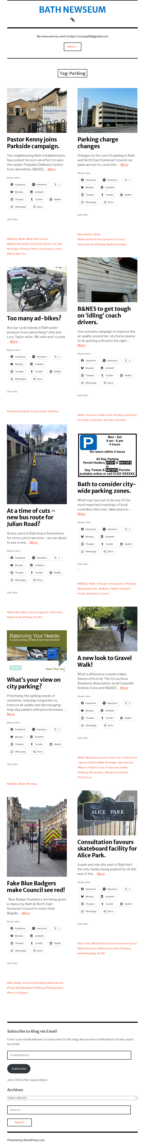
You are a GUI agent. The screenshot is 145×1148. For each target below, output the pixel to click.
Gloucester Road (109, 948)
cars (119, 757)
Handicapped (25, 987)
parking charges (117, 244)
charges (103, 583)
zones (105, 593)
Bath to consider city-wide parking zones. (106, 487)
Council (28, 982)
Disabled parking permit (49, 982)
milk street (106, 414)
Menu (71, 46)
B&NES (12, 238)
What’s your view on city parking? (34, 683)
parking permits (88, 588)
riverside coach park (91, 419)
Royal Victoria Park (117, 772)
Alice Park (85, 943)
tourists (121, 419)
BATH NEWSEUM (72, 10)
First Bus (57, 612)
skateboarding (87, 953)
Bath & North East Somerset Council (115, 943)
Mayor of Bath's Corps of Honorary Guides (103, 767)
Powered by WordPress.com (26, 1140)
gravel (83, 762)
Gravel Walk (97, 762)
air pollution (85, 234)
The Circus (85, 777)
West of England (18, 992)
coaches (92, 414)
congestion (42, 612)
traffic (38, 617)
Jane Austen (126, 762)
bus (18, 612)
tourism (109, 419)
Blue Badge (15, 982)
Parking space (55, 987)
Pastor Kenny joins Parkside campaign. (33, 143)
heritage (13, 248)
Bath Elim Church (38, 238)
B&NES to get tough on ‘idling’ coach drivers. (104, 315)
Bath (22, 238)
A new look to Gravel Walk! (104, 661)
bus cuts (28, 612)
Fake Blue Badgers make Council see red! (36, 887)
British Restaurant (19, 243)
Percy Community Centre (47, 248)
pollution (132, 414)
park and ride (86, 244)
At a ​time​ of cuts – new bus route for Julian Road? (31, 517)
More (52, 169)
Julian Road (14, 617)
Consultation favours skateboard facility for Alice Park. (107, 849)
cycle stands (39, 411)
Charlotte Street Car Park (47, 243)
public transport (121, 588)
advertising (15, 411)
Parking (25, 248)
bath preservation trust (100, 757)
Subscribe (19, 1068)
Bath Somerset (88, 948)
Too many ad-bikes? (34, 318)
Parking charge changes (97, 143)
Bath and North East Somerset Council (101, 239)
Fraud (11, 987)
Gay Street (130, 757)
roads (82, 593)
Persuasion (97, 772)
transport (93, 593)
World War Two (17, 253)
